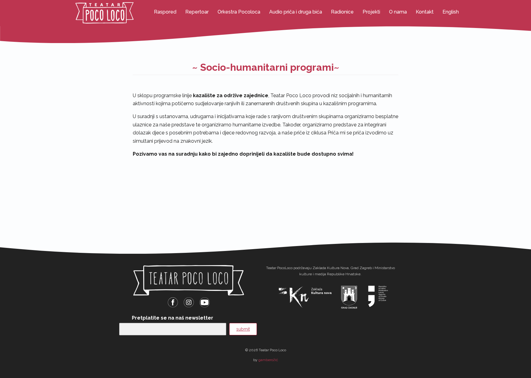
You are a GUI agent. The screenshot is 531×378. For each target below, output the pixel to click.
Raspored (165, 12)
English (450, 12)
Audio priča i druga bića (295, 12)
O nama (398, 12)
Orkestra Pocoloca (239, 12)
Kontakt (425, 12)
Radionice (342, 12)
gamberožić (268, 360)
